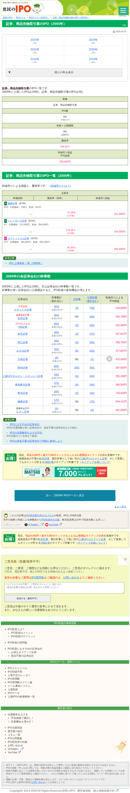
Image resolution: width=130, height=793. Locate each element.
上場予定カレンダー (19, 675)
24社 (92, 393)
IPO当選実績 (15, 727)
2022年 (34, 51)
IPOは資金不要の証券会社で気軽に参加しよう (36, 440)
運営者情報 (84, 790)
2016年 (34, 60)
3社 (77, 350)
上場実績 (13, 689)
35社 (56, 349)
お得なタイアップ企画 (23, 652)
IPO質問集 (37, 577)
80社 (56, 306)
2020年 (93, 51)
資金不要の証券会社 (22, 655)
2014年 (93, 60)
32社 (92, 350)
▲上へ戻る (120, 506)
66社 (56, 315)
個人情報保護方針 (104, 790)
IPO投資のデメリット (23, 636)
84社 (92, 325)
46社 (92, 367)
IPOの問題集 (15, 738)
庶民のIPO (68, 790)
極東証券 (12, 203)
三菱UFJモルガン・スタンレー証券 (23, 376)
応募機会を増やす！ (22, 721)
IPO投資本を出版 (50, 519)
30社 (92, 376)
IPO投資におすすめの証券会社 (25, 648)
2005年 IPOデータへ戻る (69, 495)
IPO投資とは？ (16, 629)
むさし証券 (22, 411)
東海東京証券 (22, 384)
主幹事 (77, 299)
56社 (56, 340)
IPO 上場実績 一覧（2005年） (26, 263)
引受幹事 (92, 297)
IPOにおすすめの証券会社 (25, 424)
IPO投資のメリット (22, 632)
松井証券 (23, 318)
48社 (56, 332)
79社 (92, 308)
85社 (56, 323)
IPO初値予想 (15, 671)
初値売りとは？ (60, 185)
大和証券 (23, 359)
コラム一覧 (14, 734)
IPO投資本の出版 (17, 741)
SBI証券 (22, 326)
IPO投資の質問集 (17, 642)
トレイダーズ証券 (17, 220)
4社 (77, 376)
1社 (77, 308)
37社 (56, 383)
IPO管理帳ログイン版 (20, 682)
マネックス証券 (23, 309)
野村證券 (23, 367)
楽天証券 (23, 333)
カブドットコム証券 (18, 238)
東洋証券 (23, 393)
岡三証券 (23, 342)
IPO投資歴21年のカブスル (40, 515)
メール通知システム (19, 685)
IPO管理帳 (14, 678)
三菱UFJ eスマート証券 (93, 458)
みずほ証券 (22, 350)
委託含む (92, 301)
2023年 (93, 41)
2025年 (34, 41)
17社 (56, 400)
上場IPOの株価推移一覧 (21, 696)
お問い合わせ (71, 577)
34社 (77, 367)
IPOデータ (14, 693)
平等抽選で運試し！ (22, 718)
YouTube (53, 524)
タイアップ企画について (95, 462)
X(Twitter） (34, 524)
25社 (56, 391)
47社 (92, 333)
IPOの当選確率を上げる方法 (26, 432)
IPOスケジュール (17, 668)
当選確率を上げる (18, 714)
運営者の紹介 (15, 731)
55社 (92, 342)
